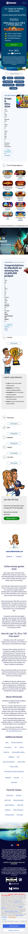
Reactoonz (10, 795)
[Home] (4, 78)
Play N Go (20, 179)
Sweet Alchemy (9, 805)
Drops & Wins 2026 (8, 102)
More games (14, 343)
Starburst (7, 810)
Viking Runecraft (18, 800)
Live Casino (19, 81)
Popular (14, 88)
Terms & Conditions (9, 762)
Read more (11, 518)
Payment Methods (16, 742)
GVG (7, 219)
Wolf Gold (8, 800)
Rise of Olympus (18, 810)
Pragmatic (7, 177)
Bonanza (18, 795)
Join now (13, 44)
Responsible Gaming (18, 752)
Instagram (14, 782)
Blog (7, 742)
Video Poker (8, 81)
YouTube (16, 777)
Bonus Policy (21, 762)
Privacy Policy (14, 766)
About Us (6, 752)
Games (21, 747)
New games (20, 78)
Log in (24, 3)
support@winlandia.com (14, 551)
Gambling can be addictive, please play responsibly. (14, 863)
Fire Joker (20, 814)
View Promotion (7, 151)
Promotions (8, 747)
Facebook (8, 777)
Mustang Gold (9, 814)
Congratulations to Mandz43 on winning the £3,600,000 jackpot (14, 270)
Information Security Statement (14, 771)
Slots (10, 78)
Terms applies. (14, 64)
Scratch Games (9, 85)
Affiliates (11, 757)
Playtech (7, 189)
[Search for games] (7, 74)
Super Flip (20, 805)
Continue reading (8, 325)
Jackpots (20, 85)
